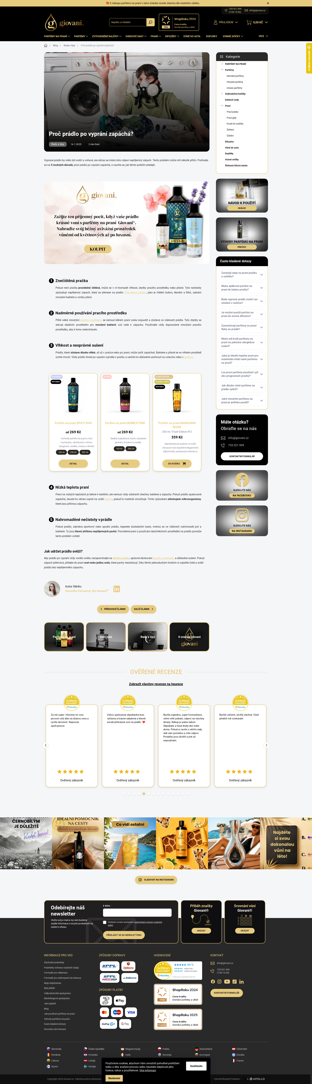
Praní (228, 106)
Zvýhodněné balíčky (235, 93)
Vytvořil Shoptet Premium (227, 1079)
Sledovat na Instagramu (159, 879)
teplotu (108, 499)
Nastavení (114, 1078)
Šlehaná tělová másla (236, 165)
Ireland (203, 1060)
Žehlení (230, 129)
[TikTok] (234, 981)
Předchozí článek (115, 609)
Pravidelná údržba (135, 292)
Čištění (230, 135)
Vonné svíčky (232, 159)
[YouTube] (227, 981)
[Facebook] (212, 981)
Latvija (91, 1060)
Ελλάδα (240, 1054)
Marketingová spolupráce (57, 998)
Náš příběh (49, 988)
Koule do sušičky (235, 123)
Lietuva (55, 1060)
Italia (127, 1054)
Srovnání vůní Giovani (55, 1029)
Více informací (147, 1070)
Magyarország (132, 1049)
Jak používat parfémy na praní (59, 1013)
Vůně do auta (232, 147)
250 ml (73, 452)
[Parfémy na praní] (126, 222)
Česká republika (96, 1049)
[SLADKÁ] (125, 398)
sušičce (188, 357)
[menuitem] (57, 36)
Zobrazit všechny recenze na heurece (156, 684)
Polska (165, 1049)
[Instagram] (219, 981)
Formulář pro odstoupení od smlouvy (62, 978)
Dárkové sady (232, 100)
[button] (124, 793)
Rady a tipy (57, 144)
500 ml (85, 452)
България (205, 1054)
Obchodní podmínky (54, 962)
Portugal (204, 1066)
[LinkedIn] (116, 589)
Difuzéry (229, 141)
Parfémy (229, 70)
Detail (73, 463)
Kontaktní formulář (242, 456)
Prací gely (231, 118)
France (240, 1060)
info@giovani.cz (238, 438)
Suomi (54, 1066)
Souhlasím (196, 1066)
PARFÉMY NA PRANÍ (235, 64)
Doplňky (229, 153)
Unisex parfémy (234, 88)
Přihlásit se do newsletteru (123, 935)
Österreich (242, 1049)
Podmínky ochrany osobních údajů (61, 967)
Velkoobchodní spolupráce (57, 993)
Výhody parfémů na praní (57, 1019)
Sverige (92, 1066)
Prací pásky (232, 112)
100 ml (61, 452)
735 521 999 (236, 445)
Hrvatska (93, 1054)
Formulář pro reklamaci (55, 972)
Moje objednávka (52, 983)
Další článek (142, 609)
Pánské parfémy (235, 82)
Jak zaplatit (50, 1003)
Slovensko (56, 1049)
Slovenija (166, 1054)
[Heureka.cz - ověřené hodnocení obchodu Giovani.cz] (178, 970)
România (55, 1054)
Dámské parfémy (235, 76)
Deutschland (206, 1049)
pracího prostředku (91, 320)
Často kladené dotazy (55, 1024)
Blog (46, 1008)
